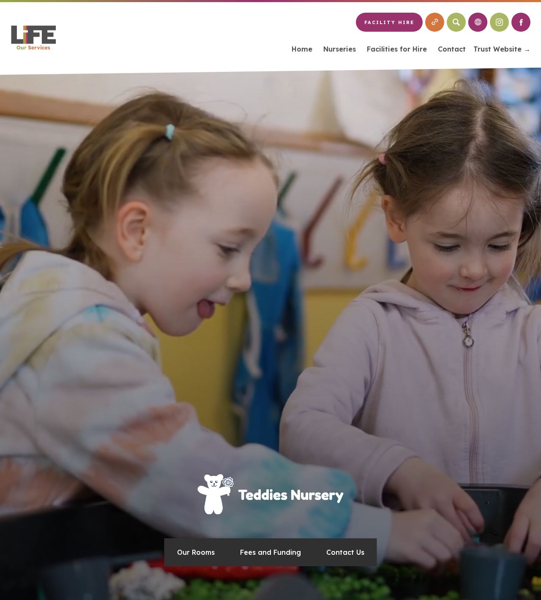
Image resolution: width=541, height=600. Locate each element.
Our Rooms (196, 552)
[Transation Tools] (477, 22)
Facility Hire (389, 22)
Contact (452, 49)
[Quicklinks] (434, 22)
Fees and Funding (270, 552)
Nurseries (339, 49)
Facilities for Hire (397, 49)
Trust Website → (501, 50)
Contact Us (345, 552)
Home (302, 49)
